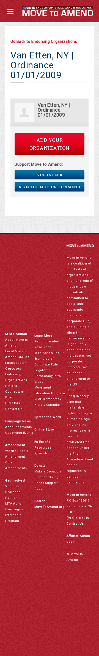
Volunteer (49, 174)
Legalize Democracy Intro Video (47, 376)
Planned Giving (46, 477)
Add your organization (49, 144)
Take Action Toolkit (49, 353)
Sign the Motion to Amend (49, 186)
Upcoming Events (19, 433)
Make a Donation (47, 471)
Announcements (18, 427)
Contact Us (13, 409)
